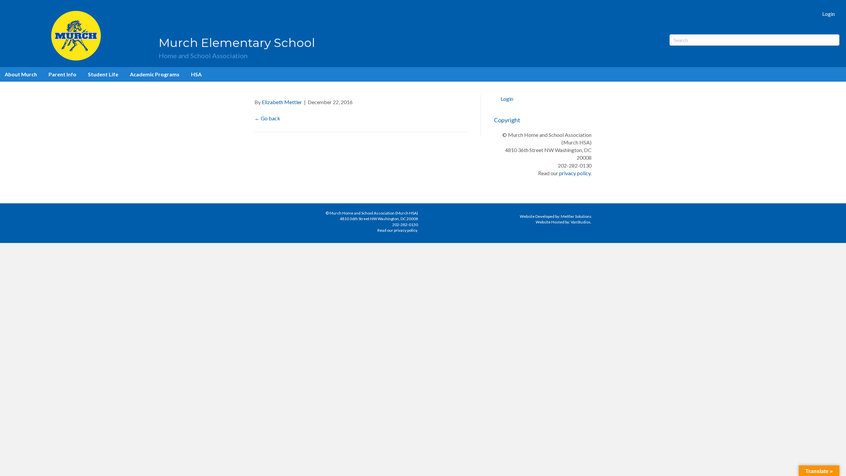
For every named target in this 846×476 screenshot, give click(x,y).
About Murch (21, 74)
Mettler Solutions (576, 216)
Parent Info (62, 74)
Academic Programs (154, 74)
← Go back (267, 118)
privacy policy (575, 173)
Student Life (103, 74)
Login (828, 14)
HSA (196, 74)
